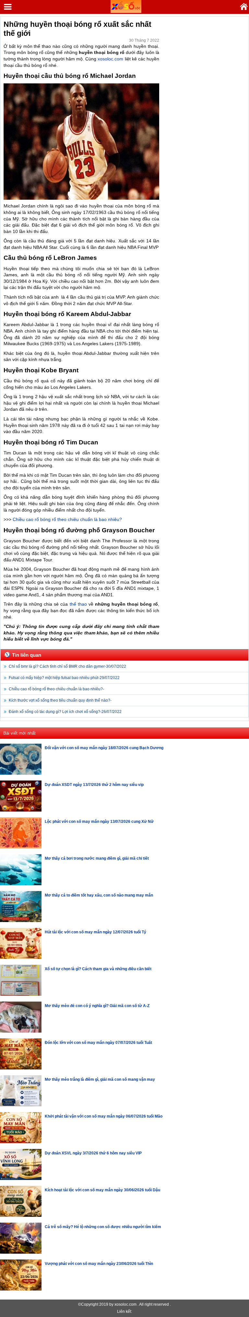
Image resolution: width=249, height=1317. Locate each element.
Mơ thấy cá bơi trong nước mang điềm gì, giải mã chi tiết (97, 858)
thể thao (78, 604)
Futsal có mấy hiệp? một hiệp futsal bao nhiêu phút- (64, 677)
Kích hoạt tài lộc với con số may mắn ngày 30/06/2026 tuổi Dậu (102, 1190)
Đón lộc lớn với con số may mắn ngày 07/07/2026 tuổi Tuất (98, 1042)
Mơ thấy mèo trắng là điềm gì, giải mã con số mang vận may (100, 1079)
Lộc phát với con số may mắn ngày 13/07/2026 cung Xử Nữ (99, 821)
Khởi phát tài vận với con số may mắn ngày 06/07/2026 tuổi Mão (103, 1116)
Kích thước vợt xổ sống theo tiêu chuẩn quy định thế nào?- (60, 700)
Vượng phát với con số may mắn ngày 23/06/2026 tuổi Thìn (99, 1263)
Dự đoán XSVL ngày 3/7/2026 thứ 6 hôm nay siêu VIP (93, 1153)
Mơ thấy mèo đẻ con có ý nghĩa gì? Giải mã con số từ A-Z (97, 1006)
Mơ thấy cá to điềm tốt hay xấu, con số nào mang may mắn (99, 895)
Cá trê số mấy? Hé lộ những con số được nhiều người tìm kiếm (103, 1227)
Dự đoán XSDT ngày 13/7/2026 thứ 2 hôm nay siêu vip (94, 784)
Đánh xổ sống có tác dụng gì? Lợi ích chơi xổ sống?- (65, 711)
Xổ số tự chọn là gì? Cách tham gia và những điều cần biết (98, 969)
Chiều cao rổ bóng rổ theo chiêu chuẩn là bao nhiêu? (67, 519)
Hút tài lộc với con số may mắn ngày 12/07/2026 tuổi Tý (95, 932)
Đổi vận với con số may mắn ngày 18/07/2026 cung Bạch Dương (104, 748)
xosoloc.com (110, 58)
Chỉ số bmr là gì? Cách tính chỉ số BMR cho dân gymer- (67, 666)
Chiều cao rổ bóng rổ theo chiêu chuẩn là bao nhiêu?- (56, 689)
